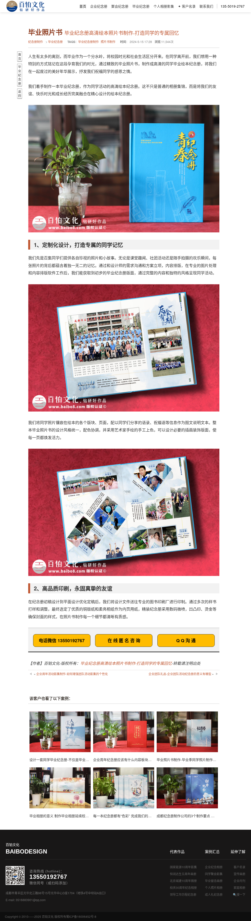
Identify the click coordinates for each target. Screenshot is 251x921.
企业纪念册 (98, 6)
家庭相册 (239, 887)
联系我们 (206, 6)
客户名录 (239, 867)
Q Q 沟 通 (186, 640)
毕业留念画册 (214, 881)
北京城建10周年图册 (183, 881)
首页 (82, 6)
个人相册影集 (163, 6)
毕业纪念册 (141, 6)
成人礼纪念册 (214, 894)
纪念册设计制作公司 (25, 6)
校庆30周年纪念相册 (183, 887)
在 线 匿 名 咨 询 (124, 640)
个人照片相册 (214, 887)
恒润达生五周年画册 (183, 874)
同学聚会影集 (214, 874)
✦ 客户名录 (187, 6)
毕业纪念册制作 (88, 42)
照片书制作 (108, 42)
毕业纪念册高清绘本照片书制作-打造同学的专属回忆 (126, 663)
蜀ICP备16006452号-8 (81, 916)
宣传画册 (239, 874)
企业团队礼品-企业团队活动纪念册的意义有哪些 (180, 674)
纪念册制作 (35, 42)
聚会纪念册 (119, 6)
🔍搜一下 (239, 894)
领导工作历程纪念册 (183, 894)
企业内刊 (239, 881)
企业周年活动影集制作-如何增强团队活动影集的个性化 (72, 674)
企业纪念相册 (214, 867)
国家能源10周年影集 (183, 867)
